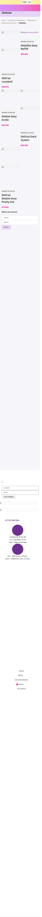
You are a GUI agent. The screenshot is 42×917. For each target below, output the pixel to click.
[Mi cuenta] (35, 8)
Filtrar (6, 227)
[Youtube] (14, 563)
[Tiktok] (20, 563)
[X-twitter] (8, 563)
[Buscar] (39, 8)
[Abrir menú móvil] (3, 8)
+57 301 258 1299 (12, 520)
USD (29, 2)
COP (25, 2)
